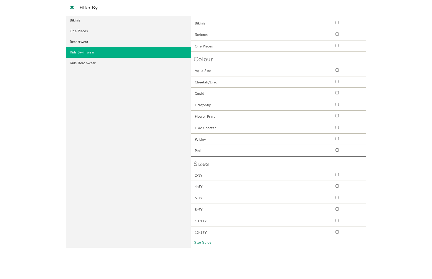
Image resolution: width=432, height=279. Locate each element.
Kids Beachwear (83, 62)
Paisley (200, 139)
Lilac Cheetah (205, 127)
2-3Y (199, 175)
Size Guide (202, 242)
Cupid (199, 93)
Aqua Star (203, 70)
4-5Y (199, 186)
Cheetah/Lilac (206, 82)
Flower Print (205, 116)
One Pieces (79, 30)
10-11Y (201, 221)
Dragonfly (203, 104)
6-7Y (199, 198)
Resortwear (79, 41)
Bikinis (75, 20)
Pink (198, 150)
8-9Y (199, 209)
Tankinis (201, 34)
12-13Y (201, 232)
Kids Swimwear (82, 52)
